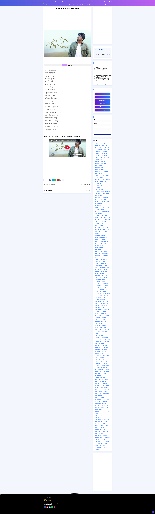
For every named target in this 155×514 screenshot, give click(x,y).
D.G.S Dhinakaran (98, 193)
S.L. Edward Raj (98, 381)
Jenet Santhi (97, 271)
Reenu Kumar (97, 373)
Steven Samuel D (105, 419)
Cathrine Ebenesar (106, 179)
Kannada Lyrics (102, 110)
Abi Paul (107, 145)
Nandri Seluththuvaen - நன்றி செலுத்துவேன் (101, 77)
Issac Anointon (97, 255)
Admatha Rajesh (98, 147)
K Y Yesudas (97, 311)
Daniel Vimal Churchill (99, 195)
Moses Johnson (107, 339)
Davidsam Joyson (98, 205)
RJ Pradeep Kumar (98, 367)
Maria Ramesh (104, 331)
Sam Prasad (97, 387)
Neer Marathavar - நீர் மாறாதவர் (101, 68)
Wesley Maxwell (104, 443)
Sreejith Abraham (98, 413)
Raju (95, 369)
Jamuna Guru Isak (98, 265)
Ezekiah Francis (107, 217)
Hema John (97, 243)
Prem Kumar (106, 361)
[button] (110, 4)
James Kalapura (104, 263)
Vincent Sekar (97, 441)
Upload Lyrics (78, 4)
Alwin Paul (100, 149)
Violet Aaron (97, 443)
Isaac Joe (105, 251)
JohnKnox (96, 295)
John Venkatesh (103, 291)
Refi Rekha (104, 373)
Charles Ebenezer (98, 183)
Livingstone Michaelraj (99, 323)
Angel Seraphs (97, 151)
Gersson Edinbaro (98, 229)
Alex (95, 149)
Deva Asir (105, 205)
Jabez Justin (97, 259)
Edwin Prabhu (97, 211)
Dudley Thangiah (106, 207)
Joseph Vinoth (104, 305)
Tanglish (70, 65)
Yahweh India (97, 447)
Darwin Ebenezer (105, 197)
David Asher (97, 199)
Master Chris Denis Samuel (100, 335)
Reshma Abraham (98, 375)
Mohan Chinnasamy (98, 339)
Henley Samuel (103, 243)
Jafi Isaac (103, 261)
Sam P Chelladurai (105, 385)
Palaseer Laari (97, 349)
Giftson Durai (97, 231)
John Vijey (97, 293)
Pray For (72, 4)
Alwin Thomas (106, 149)
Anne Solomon (104, 153)
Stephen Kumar (98, 419)
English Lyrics (102, 100)
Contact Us (92, 4)
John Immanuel (105, 285)
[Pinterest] (58, 180)
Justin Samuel (106, 309)
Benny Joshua (97, 171)
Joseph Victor (97, 305)
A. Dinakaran (97, 143)
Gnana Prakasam (105, 231)
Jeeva (101, 269)
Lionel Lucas (103, 321)
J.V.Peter (103, 257)
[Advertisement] (68, 21)
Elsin (96, 213)
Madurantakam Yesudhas (104, 329)
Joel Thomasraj (97, 281)
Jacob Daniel (97, 261)
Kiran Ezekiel (104, 317)
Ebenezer (102, 209)
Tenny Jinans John (104, 425)
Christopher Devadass (99, 189)
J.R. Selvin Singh (98, 257)
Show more (88, 190)
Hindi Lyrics (102, 103)
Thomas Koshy (97, 431)
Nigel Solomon (97, 345)
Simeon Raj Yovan (104, 407)
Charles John (106, 185)
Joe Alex (105, 277)
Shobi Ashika (97, 407)
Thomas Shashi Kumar (99, 433)
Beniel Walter (103, 163)
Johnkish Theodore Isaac (104, 295)
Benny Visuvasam (105, 171)
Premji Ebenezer (98, 363)
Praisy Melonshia (98, 359)
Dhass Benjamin (98, 207)
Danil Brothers (97, 197)
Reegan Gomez (106, 371)
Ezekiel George (97, 219)
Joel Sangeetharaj (104, 279)
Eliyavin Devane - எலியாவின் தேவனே (102, 66)
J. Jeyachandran (105, 255)
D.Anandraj (107, 191)
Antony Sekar (103, 155)
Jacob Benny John (104, 259)
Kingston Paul (97, 317)
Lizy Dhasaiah (97, 325)
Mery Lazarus (97, 337)
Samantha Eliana (104, 387)
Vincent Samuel (104, 439)
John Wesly (102, 293)
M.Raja (96, 329)
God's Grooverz (98, 237)
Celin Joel (96, 181)
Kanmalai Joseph (98, 315)
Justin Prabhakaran (98, 309)
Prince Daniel (105, 363)
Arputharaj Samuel (105, 157)
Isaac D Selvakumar (98, 249)
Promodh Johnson (105, 365)
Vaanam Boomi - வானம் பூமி (101, 69)
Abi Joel (102, 145)
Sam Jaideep (104, 383)
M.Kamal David (103, 327)
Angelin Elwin (104, 151)
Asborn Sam (103, 159)
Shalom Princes (105, 401)
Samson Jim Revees (98, 389)
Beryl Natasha (101, 173)
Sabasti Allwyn (97, 383)
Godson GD (104, 237)
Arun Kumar (97, 159)
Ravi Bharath (106, 369)
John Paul (96, 291)
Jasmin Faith (97, 267)
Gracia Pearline (103, 239)
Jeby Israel (97, 269)
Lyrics (58, 4)
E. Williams (97, 209)
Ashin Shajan (97, 161)
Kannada (66, 1)
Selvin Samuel (97, 401)
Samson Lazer (106, 389)
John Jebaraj (104, 287)
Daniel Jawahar (106, 193)
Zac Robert (97, 449)
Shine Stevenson (105, 405)
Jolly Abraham (105, 297)
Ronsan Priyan (97, 379)
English (55, 1)
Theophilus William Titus (99, 427)
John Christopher (98, 283)
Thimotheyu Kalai (98, 429)
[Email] (60, 180)
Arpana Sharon (98, 157)
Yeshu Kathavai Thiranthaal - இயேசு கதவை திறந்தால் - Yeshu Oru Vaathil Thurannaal (102, 79)
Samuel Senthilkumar (99, 397)
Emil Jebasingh (97, 215)
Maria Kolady (97, 331)
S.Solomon (104, 381)
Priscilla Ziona (97, 365)
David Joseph (103, 199)
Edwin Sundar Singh (105, 211)
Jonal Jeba (97, 299)
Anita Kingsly (97, 153)
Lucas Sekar (104, 325)
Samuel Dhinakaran (98, 391)
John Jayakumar (98, 287)
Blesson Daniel (97, 175)
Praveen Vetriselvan (98, 361)
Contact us (109, 512)
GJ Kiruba (101, 223)
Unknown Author (107, 437)
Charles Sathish (98, 187)
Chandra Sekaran (103, 181)
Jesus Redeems (97, 275)
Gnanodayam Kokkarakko (100, 235)
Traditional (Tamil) (98, 437)
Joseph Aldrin (102, 299)
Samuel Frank (106, 391)
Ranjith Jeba (100, 369)
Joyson (103, 307)
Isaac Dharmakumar (98, 251)
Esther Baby (104, 215)
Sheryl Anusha (97, 405)
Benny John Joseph (98, 167)
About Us (86, 4)
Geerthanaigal (105, 227)
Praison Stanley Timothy (99, 357)
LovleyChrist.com (46, 512)
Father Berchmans (105, 219)
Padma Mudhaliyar (105, 347)
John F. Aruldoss (98, 285)
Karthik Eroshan (106, 315)
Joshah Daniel (97, 307)
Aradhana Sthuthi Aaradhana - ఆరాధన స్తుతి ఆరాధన (103, 73)
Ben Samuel (97, 163)
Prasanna (104, 359)
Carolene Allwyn (98, 179)
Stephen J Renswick (98, 415)
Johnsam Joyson (98, 297)
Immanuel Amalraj (98, 247)
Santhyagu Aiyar (98, 399)
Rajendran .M (105, 367)
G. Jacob (96, 223)
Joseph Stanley (105, 301)
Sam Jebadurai (97, 385)
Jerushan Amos (104, 271)
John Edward (105, 283)
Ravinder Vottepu (98, 371)
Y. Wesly (103, 445)
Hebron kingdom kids (104, 241)
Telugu (62, 1)
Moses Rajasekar (98, 341)
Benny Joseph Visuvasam (99, 169)
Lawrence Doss (102, 319)
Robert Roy (105, 377)
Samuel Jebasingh (98, 393)
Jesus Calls (102, 273)
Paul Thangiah (97, 351)
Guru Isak (96, 241)
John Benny (104, 281)
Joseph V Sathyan (104, 303)
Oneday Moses (97, 347)
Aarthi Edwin (97, 145)
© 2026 (50, 512)
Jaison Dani (97, 263)
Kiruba (96, 319)
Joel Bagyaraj (97, 279)
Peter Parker (104, 351)
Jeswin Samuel (104, 275)
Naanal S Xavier (106, 341)
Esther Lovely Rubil (98, 217)
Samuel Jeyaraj (106, 393)
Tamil (47, 1)
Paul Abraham (104, 349)
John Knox (97, 289)
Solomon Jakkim (98, 411)
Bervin (96, 173)
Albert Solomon (106, 147)
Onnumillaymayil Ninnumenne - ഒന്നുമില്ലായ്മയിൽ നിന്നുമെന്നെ (102, 84)
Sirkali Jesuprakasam (99, 409)
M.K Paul (96, 327)
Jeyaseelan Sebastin (98, 277)
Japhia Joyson (105, 265)
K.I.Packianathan (104, 311)
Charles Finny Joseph (99, 185)
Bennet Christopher (98, 165)
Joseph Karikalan (98, 301)
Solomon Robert (106, 411)
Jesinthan (96, 273)
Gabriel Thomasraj (98, 225)
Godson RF (97, 239)
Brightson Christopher (99, 177)
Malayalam (51, 1)
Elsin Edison (100, 213)
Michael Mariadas (105, 337)
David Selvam (97, 201)
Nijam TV (104, 345)
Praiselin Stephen (106, 355)
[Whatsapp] (55, 180)
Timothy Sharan (98, 435)
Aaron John (103, 143)
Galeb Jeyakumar (98, 227)
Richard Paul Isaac (98, 377)
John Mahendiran (103, 289)
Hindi (59, 1)
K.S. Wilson (97, 313)
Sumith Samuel (98, 421)
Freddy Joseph (103, 221)
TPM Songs (103, 423)
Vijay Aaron (97, 439)
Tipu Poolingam (105, 435)
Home (44, 1)
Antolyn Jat (97, 155)
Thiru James (105, 429)
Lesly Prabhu (97, 321)
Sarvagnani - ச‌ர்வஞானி (100, 70)
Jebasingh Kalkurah (105, 267)
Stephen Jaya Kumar (99, 417)
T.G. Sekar (104, 421)
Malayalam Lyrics (102, 97)
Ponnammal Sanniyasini (99, 353)
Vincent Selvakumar (105, 441)
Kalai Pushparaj (104, 313)
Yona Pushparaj (104, 447)
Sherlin (104, 403)
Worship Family (98, 445)
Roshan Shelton (105, 379)
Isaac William (97, 253)
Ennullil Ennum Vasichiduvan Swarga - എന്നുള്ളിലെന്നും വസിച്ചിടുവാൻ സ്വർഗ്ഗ (103, 75)
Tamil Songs (97, 425)
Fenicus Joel (97, 221)
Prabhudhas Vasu (98, 355)
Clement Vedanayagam (99, 191)
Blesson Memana (105, 175)
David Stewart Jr (105, 201)
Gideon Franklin (106, 229)
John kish (108, 293)
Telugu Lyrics (102, 106)
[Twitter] (53, 180)
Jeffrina (105, 269)
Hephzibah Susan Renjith (99, 245)
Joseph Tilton (97, 303)
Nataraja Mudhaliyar (99, 343)
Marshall (96, 333)
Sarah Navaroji (106, 399)
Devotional (65, 4)
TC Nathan (97, 423)
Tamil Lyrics (102, 93)
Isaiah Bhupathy (105, 253)
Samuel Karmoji (98, 395)
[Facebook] (50, 180)
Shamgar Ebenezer (98, 403)
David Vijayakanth (98, 203)
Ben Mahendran (104, 161)
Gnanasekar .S (97, 233)
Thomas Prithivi (105, 431)
